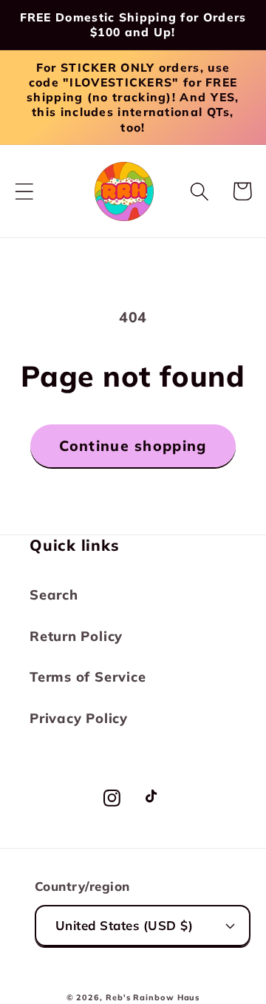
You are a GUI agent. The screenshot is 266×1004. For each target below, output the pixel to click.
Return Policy (76, 636)
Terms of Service (88, 676)
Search (54, 594)
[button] (24, 191)
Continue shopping (132, 445)
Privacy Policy (79, 718)
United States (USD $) (124, 925)
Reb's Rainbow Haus (153, 997)
